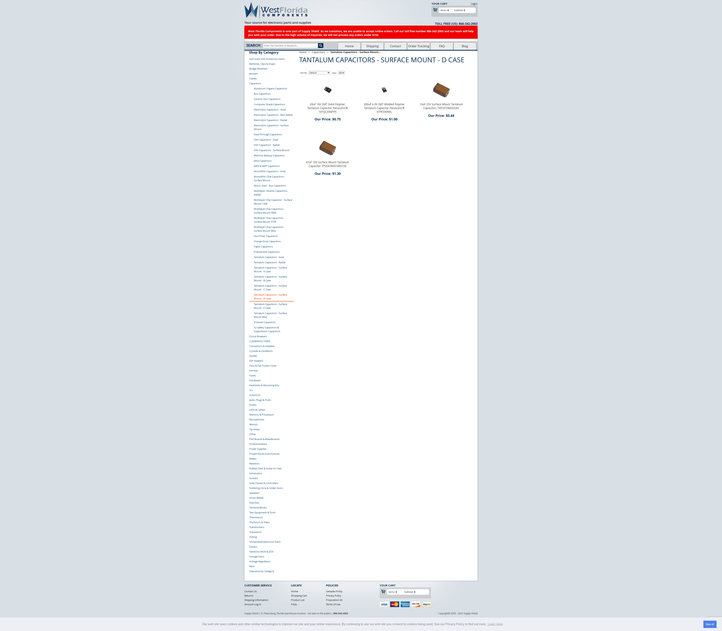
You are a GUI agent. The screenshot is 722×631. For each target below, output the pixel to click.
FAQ (442, 46)
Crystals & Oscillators (261, 351)
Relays (252, 458)
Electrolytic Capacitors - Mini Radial (273, 114)
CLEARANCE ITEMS (259, 341)
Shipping (372, 46)
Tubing (253, 537)
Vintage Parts (256, 556)
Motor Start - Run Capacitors (270, 185)
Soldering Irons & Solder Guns (266, 488)
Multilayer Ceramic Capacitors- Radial (271, 192)
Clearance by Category (261, 571)
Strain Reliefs (256, 497)
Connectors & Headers (262, 346)
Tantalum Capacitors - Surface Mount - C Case (270, 287)
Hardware (254, 380)
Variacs (253, 546)
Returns (248, 595)
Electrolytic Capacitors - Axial (270, 109)
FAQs (294, 604)
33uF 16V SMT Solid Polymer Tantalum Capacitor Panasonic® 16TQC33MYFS (327, 107)
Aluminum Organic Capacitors (270, 88)
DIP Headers (256, 360)
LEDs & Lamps (257, 409)
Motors (253, 424)
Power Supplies (257, 449)
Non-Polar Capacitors (266, 236)
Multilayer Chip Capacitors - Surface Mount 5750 (269, 219)
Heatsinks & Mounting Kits (264, 385)
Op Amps (254, 429)
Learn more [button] (495, 624)
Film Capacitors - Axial (266, 139)
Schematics (255, 473)
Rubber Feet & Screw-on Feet (265, 468)
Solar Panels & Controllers (263, 483)
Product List (298, 600)
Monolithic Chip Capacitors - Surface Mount (269, 178)
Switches (254, 502)
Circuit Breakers (258, 336)
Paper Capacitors (263, 246)
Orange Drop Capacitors (267, 241)
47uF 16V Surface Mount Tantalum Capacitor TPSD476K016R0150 (327, 164)
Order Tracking (418, 46)
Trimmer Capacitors (265, 322)
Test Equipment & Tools (262, 512)
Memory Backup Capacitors (269, 155)
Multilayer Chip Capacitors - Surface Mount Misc (269, 228)
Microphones (256, 419)
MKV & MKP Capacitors (267, 166)
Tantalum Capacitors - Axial (269, 257)
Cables (253, 78)
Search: (253, 45)
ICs (251, 390)
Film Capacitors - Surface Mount (271, 150)
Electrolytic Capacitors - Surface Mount (271, 127)
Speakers (254, 493)
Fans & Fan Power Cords (262, 365)
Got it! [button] (710, 624)
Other (252, 434)
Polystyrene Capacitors (267, 251)
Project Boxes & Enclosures (264, 453)
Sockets (253, 478)
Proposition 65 (334, 600)
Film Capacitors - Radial (267, 145)
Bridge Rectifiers (258, 68)
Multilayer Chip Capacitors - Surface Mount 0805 (269, 210)
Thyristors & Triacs (259, 522)
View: (334, 73)
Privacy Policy (333, 595)
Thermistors (256, 517)
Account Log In (252, 604)
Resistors (254, 463)
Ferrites (253, 370)
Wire (251, 566)
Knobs (252, 404)
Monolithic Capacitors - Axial (269, 171)
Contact (395, 46)
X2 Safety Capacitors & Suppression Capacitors (267, 329)
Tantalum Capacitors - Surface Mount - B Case (270, 278)
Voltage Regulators (259, 561)
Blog (465, 46)
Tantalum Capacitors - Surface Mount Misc (270, 315)
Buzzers (253, 73)
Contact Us (250, 591)
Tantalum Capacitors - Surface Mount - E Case (270, 306)
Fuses (252, 375)
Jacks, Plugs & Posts (260, 400)
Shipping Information (256, 600)
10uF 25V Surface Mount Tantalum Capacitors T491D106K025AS (441, 106)
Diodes (253, 356)
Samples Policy (334, 591)
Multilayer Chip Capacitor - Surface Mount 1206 (273, 201)
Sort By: (303, 73)
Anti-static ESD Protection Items (267, 59)
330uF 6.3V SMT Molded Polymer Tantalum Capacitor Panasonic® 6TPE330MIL (384, 107)
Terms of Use (333, 604)
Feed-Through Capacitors (268, 134)
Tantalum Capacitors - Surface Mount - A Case (270, 269)
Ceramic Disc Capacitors (267, 99)
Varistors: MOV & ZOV (261, 551)
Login (474, 3)
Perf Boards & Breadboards (264, 439)
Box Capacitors (262, 93)
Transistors (255, 532)
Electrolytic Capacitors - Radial (270, 120)
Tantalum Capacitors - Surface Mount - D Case (270, 296)
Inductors (254, 395)
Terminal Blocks (258, 507)
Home (349, 46)
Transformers (256, 527)
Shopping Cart (299, 595)
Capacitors (255, 83)
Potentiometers (258, 444)
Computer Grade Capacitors (269, 104)
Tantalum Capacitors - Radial (269, 262)
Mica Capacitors (263, 160)
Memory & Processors (261, 414)
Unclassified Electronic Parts (265, 541)
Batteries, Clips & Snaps (262, 63)
